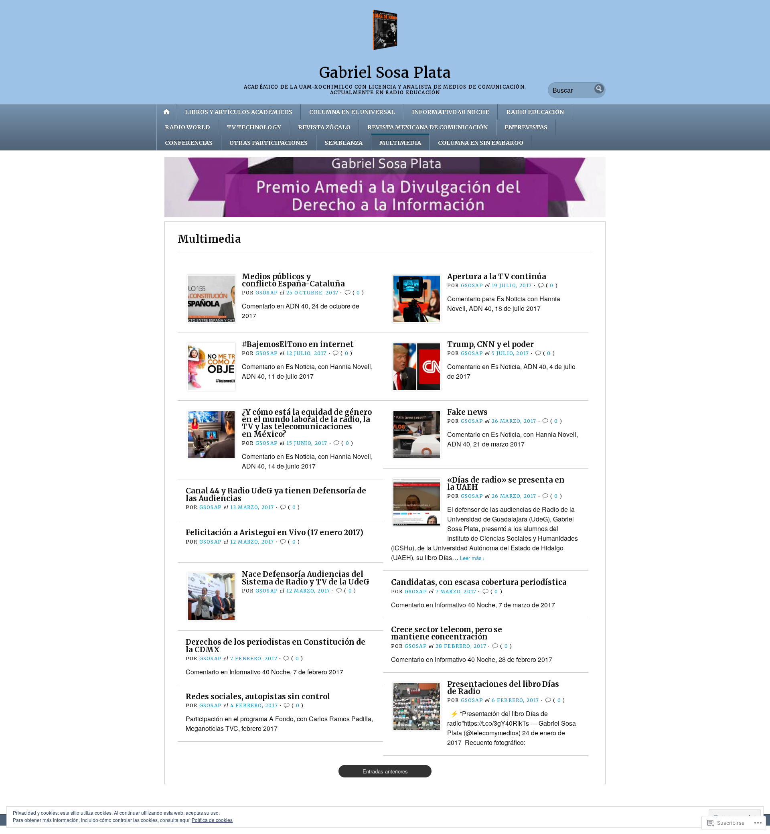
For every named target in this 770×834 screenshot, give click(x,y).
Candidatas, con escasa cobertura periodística (479, 582)
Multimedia (400, 142)
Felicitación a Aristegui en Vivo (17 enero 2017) (274, 532)
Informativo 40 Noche (450, 112)
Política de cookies (212, 819)
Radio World (187, 127)
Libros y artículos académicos (238, 112)
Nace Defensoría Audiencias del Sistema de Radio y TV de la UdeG (305, 578)
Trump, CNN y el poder (490, 344)
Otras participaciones (268, 142)
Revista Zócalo (324, 127)
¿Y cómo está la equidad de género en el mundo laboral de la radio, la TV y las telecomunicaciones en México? (307, 423)
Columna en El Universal (352, 112)
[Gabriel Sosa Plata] (385, 187)
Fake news (467, 412)
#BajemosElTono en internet (298, 344)
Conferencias (189, 142)
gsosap (266, 293)
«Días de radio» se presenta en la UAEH (506, 483)
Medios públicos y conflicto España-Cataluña (293, 280)
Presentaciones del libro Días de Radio (503, 688)
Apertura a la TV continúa (496, 276)
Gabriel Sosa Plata (385, 73)
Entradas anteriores (385, 771)
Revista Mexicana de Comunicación (427, 127)
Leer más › (472, 558)
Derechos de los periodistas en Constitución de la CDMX (275, 645)
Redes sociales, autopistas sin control (258, 696)
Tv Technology (254, 127)
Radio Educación (535, 112)
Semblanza (343, 142)
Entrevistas (526, 127)
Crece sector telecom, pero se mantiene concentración (446, 633)
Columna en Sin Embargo (480, 142)
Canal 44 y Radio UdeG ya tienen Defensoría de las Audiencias (276, 494)
